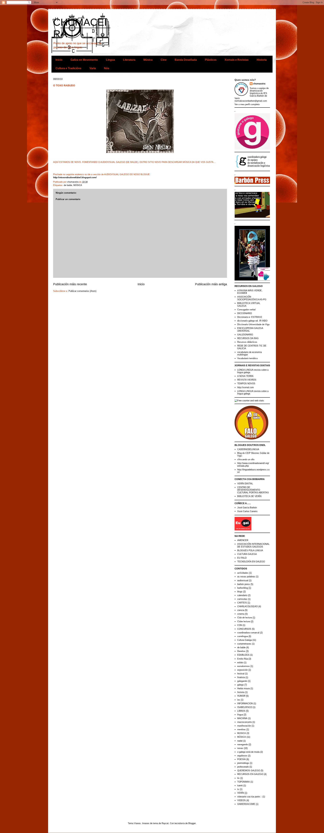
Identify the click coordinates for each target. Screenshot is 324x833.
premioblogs (243, 763)
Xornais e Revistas (237, 59)
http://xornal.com (245, 387)
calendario (242, 595)
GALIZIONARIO (245, 334)
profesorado (243, 766)
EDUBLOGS (243, 655)
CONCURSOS (244, 629)
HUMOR (241, 696)
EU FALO (242, 558)
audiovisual (242, 580)
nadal (239, 741)
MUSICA (241, 733)
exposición (242, 670)
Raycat (165, 823)
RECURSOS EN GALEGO (250, 774)
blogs (239, 591)
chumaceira (259, 83)
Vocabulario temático (247, 358)
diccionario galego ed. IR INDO (252, 320)
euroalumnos (243, 666)
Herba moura (243, 688)
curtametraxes (244, 643)
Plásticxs (211, 59)
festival (240, 673)
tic (238, 778)
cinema (240, 614)
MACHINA (242, 718)
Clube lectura (243, 621)
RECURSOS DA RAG (248, 338)
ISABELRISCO (244, 707)
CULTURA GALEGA (247, 554)
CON (239, 625)
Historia (262, 59)
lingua (240, 714)
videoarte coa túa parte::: (249, 796)
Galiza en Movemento (84, 59)
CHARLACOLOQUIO (247, 606)
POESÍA (241, 759)
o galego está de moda (248, 752)
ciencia (240, 610)
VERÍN (240, 793)
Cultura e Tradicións (68, 68)
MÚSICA (77, 185)
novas (240, 748)
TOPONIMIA (243, 782)
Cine (164, 59)
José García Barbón (247, 507)
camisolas (242, 599)
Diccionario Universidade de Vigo (253, 324)
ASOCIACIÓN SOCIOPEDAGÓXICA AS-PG (251, 298)
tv (238, 789)
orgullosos (242, 755)
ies (238, 699)
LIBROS (241, 711)
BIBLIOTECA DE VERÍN (249, 496)
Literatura (129, 59)
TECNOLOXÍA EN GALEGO (251, 561)
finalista (241, 677)
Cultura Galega (244, 640)
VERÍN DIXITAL (245, 483)
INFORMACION (245, 703)
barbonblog (242, 588)
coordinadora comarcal (248, 632)
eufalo (240, 662)
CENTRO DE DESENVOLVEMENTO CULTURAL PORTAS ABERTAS (253, 490)
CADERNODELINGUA (248, 449)
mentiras (241, 729)
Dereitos (241, 651)
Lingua (110, 59)
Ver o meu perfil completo (247, 104)
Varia (92, 68)
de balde (68, 185)
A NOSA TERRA (245, 376)
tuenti (240, 785)
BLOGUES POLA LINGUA (250, 550)
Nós (106, 68)
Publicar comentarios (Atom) (82, 291)
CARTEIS (242, 602)
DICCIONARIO (244, 313)
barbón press (243, 584)
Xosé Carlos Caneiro (247, 511)
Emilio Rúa (242, 658)
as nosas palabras (246, 576)
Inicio (59, 59)
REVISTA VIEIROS (246, 380)
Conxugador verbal (246, 309)
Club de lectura (244, 617)
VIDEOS (241, 800)
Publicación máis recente (70, 284)
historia (240, 692)
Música (148, 59)
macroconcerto (244, 722)
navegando (242, 744)
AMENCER (242, 540)
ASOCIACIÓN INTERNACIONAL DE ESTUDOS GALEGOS (253, 545)
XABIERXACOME (246, 804)
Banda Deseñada (186, 59)
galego (240, 684)
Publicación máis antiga (211, 284)
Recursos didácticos (247, 342)
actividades (242, 573)
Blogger (192, 823)
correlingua (242, 636)
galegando (242, 681)
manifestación (244, 725)
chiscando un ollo (245, 459)
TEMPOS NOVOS (246, 383)
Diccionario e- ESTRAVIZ (249, 317)
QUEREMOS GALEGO (248, 770)
